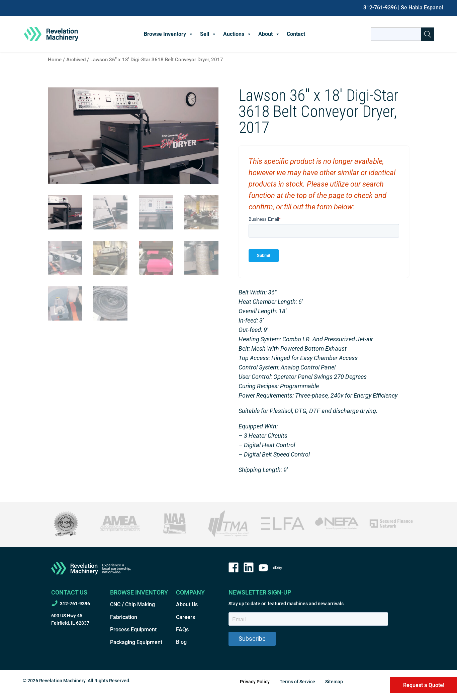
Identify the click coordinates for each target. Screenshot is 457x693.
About (265, 34)
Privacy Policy (255, 681)
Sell (204, 34)
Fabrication (123, 617)
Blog (181, 642)
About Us (187, 604)
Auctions (233, 34)
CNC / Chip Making (132, 604)
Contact (296, 34)
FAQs (182, 629)
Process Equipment (133, 629)
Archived (76, 60)
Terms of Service (297, 681)
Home (55, 60)
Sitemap (334, 681)
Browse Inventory (165, 34)
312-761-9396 (380, 7)
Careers (185, 617)
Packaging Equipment (136, 642)
